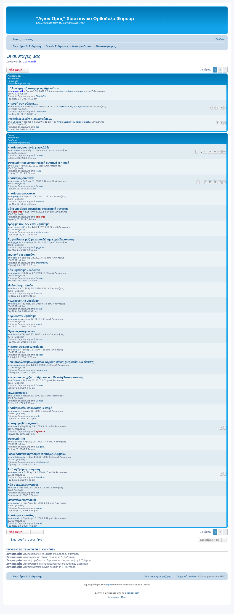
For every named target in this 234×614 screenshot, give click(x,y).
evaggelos (18, 365)
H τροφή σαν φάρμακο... (23, 103)
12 (219, 182)
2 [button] (220, 70)
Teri (37, 127)
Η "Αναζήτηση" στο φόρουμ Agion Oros (33, 88)
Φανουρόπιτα (16, 438)
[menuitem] (21, 39)
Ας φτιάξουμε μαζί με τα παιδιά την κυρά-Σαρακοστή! (41, 239)
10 (210, 182)
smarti (16, 273)
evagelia (40, 446)
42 (205, 151)
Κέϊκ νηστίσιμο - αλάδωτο (24, 270)
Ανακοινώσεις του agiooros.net (75, 91)
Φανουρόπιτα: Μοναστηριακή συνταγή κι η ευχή (38, 162)
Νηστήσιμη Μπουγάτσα (22, 423)
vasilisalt (40, 201)
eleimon (17, 472)
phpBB (109, 584)
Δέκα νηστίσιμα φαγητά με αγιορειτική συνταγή (38, 208)
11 (215, 182)
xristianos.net (43, 232)
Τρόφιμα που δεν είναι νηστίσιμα (28, 224)
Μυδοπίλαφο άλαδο (20, 285)
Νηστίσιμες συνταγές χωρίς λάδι (28, 147)
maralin (16, 503)
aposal (39, 354)
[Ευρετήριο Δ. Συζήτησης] (22, 20)
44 (215, 151)
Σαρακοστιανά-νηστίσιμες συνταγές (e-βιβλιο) (37, 454)
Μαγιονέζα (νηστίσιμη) (22, 500)
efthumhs (17, 106)
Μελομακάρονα (17, 392)
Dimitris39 (41, 96)
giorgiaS (17, 196)
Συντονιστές (29, 61)
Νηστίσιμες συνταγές (21, 178)
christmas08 (19, 227)
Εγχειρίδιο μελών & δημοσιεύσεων (30, 119)
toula (15, 165)
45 (219, 151)
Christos (17, 122)
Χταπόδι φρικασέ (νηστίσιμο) (26, 346)
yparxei (16, 181)
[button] (225, 70)
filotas (16, 288)
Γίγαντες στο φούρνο (21, 331)
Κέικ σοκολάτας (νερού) (23, 484)
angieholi (18, 91)
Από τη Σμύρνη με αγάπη (24, 469)
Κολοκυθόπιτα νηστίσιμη (23, 300)
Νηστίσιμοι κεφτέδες (21, 515)
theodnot (40, 477)
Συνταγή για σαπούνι (21, 254)
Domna (16, 150)
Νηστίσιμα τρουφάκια (21, 193)
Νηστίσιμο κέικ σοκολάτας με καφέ (30, 408)
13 (224, 182)
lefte (38, 416)
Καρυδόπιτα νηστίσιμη (22, 316)
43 (210, 151)
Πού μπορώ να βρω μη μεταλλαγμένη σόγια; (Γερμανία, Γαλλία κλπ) (51, 362)
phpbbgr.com (132, 593)
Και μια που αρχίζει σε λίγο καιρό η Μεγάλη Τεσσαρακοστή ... (46, 377)
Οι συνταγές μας (23, 56)
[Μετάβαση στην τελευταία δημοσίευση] (47, 96)
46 (224, 151)
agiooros (17, 211)
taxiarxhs (17, 441)
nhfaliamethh (19, 457)
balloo (16, 257)
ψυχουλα (17, 242)
